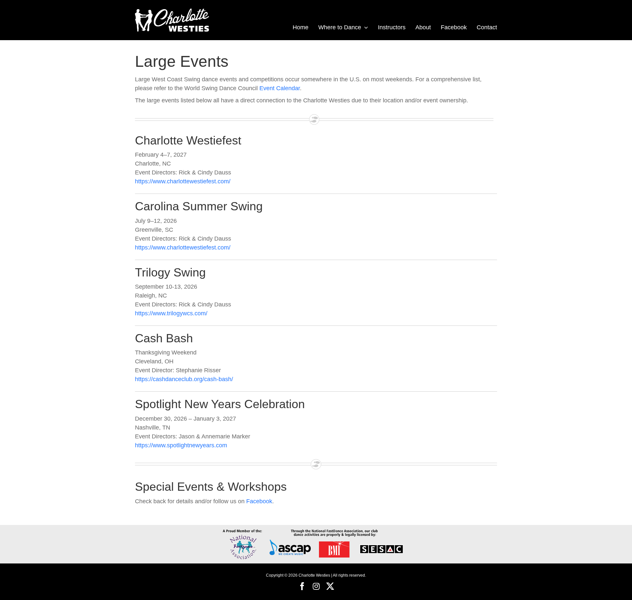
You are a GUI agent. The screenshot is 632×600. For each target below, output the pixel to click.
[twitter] (330, 586)
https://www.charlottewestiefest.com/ (182, 181)
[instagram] (316, 586)
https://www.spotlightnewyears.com (181, 445)
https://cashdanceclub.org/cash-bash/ (184, 379)
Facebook (259, 501)
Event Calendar (279, 88)
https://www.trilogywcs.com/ (171, 313)
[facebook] (302, 586)
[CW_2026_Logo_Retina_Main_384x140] (172, 9)
